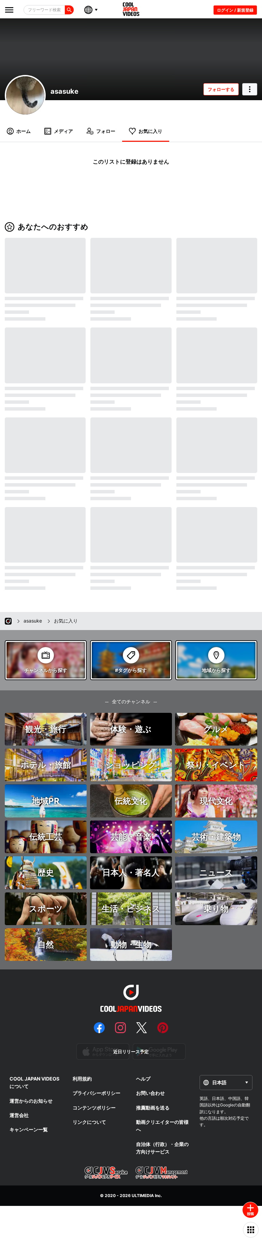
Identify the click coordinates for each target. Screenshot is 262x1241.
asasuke (64, 91)
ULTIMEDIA (143, 1195)
